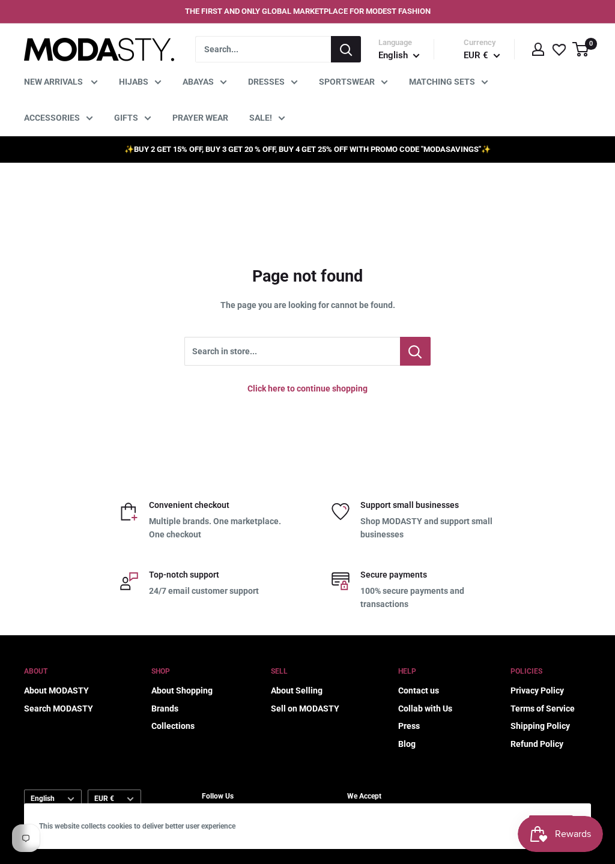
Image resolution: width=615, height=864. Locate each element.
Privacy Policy (537, 690)
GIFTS (126, 117)
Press (409, 726)
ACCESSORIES (52, 117)
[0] (581, 49)
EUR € (104, 798)
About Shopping (182, 690)
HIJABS (133, 81)
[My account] (538, 49)
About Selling (297, 690)
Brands (164, 708)
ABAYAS (198, 81)
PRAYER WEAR (200, 117)
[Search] (346, 49)
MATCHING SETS (442, 81)
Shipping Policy (540, 726)
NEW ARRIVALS (54, 81)
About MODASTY (56, 690)
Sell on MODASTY (305, 708)
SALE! (260, 117)
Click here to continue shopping (307, 388)
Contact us (418, 690)
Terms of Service (542, 708)
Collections (173, 726)
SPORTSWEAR (347, 81)
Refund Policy (536, 744)
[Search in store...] (415, 351)
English (43, 798)
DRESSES (266, 81)
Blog (407, 744)
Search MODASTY (58, 708)
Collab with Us (425, 708)
